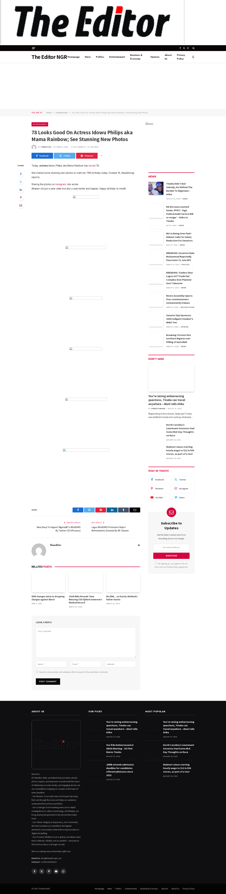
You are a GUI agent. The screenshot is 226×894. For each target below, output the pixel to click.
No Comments (79, 147)
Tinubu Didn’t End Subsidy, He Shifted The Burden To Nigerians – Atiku (179, 189)
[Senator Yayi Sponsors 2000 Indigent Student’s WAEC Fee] (155, 320)
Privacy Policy (181, 56)
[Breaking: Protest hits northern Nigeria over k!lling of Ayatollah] (155, 339)
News (88, 57)
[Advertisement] (113, 85)
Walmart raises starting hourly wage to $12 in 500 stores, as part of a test (180, 450)
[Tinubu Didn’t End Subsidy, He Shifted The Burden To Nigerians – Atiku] (155, 188)
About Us (168, 56)
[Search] (193, 48)
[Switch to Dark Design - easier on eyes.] (192, 57)
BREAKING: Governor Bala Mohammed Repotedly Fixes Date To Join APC (180, 256)
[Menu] (33, 48)
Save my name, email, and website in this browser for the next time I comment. (73, 672)
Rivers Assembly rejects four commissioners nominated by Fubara (179, 299)
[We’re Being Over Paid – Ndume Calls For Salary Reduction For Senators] (155, 238)
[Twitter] (21, 182)
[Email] (21, 205)
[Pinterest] (21, 197)
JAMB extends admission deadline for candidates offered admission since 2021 (120, 770)
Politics (100, 57)
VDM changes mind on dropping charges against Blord (48, 598)
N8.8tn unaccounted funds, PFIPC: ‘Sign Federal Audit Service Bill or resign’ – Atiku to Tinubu (179, 214)
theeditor (46, 147)
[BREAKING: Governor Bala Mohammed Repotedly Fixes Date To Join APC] (155, 257)
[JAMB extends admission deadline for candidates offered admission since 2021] (95, 769)
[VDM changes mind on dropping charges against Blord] (48, 582)
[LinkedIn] (21, 190)
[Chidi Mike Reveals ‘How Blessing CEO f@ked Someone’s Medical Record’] (86, 582)
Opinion (154, 57)
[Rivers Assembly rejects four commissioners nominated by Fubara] (155, 300)
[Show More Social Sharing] (101, 156)
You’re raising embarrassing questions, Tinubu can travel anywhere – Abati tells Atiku (166, 400)
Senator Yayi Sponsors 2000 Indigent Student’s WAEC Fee (179, 319)
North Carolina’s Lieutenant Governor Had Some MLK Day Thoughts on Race (180, 430)
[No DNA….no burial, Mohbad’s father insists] (123, 582)
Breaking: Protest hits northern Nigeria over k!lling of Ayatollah (178, 338)
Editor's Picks (187, 307)
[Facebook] (21, 174)
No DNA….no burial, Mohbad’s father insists (121, 598)
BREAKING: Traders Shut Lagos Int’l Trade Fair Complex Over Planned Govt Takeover (179, 278)
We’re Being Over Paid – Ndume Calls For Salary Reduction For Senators (179, 237)
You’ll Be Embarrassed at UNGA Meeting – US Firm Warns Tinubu (120, 748)
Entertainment (117, 57)
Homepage (73, 57)
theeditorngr (158, 408)
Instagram (61, 184)
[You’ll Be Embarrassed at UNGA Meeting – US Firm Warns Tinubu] (95, 749)
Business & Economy (136, 56)
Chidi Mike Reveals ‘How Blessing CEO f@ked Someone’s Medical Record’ (85, 599)
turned (92, 165)
